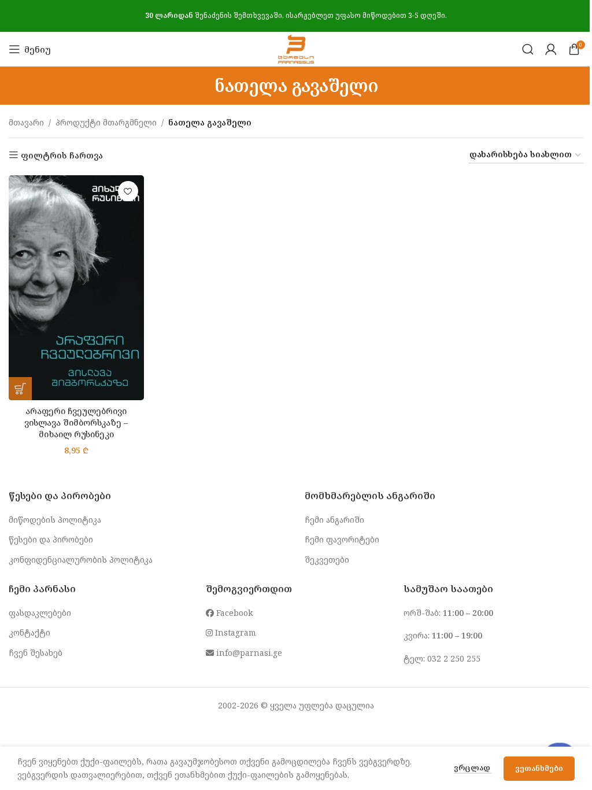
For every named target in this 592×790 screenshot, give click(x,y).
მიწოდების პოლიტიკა (55, 519)
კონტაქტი (29, 632)
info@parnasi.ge (248, 652)
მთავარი (26, 122)
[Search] (527, 49)
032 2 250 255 (453, 658)
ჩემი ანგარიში (334, 519)
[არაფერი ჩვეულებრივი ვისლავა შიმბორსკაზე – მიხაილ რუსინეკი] (76, 287)
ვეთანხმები (539, 768)
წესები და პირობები (51, 539)
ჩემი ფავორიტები (342, 539)
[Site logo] (295, 48)
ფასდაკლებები (40, 612)
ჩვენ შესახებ (35, 652)
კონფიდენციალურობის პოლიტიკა (81, 559)
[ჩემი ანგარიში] (551, 49)
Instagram (234, 632)
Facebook (233, 612)
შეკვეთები (327, 559)
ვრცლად (473, 767)
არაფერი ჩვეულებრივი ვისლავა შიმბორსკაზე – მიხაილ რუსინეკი (76, 422)
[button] (20, 388)
